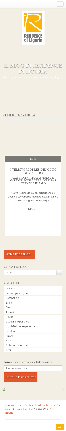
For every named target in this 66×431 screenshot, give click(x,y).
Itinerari (10, 312)
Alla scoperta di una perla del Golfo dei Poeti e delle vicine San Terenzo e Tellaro (33, 180)
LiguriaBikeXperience (17, 321)
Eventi (9, 302)
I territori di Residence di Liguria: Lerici (33, 171)
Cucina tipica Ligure (17, 293)
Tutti (8, 350)
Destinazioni (12, 298)
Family (9, 307)
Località (33, 159)
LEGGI (32, 208)
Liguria (9, 316)
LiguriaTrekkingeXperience (20, 326)
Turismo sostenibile (16, 345)
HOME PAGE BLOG (18, 254)
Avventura (11, 288)
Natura (9, 335)
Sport (9, 340)
